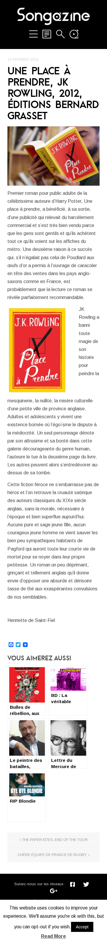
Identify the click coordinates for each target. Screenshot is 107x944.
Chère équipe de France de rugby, (52, 855)
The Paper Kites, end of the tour (55, 840)
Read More (53, 936)
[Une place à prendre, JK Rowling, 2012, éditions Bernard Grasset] (53, 156)
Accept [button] (82, 927)
